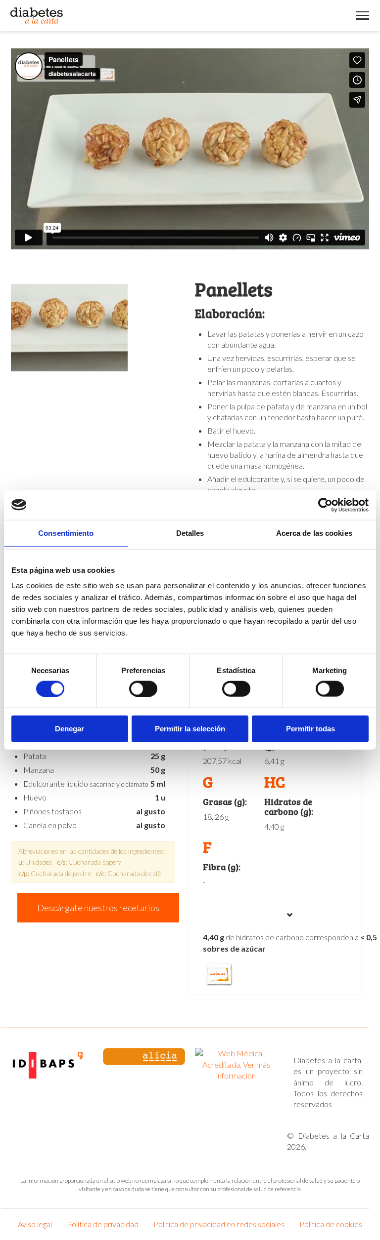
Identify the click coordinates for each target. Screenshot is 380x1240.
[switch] (143, 688)
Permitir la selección (190, 728)
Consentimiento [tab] (66, 532)
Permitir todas (310, 728)
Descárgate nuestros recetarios (98, 907)
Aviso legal (35, 1224)
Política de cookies (330, 1224)
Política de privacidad (103, 1224)
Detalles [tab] (190, 532)
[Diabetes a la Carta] (37, 15)
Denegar (69, 728)
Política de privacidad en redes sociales (219, 1224)
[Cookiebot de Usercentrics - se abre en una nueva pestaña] (325, 504)
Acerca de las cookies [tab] (314, 532)
